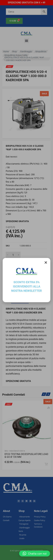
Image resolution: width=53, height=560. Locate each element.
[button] (34, 553)
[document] (26, 280)
